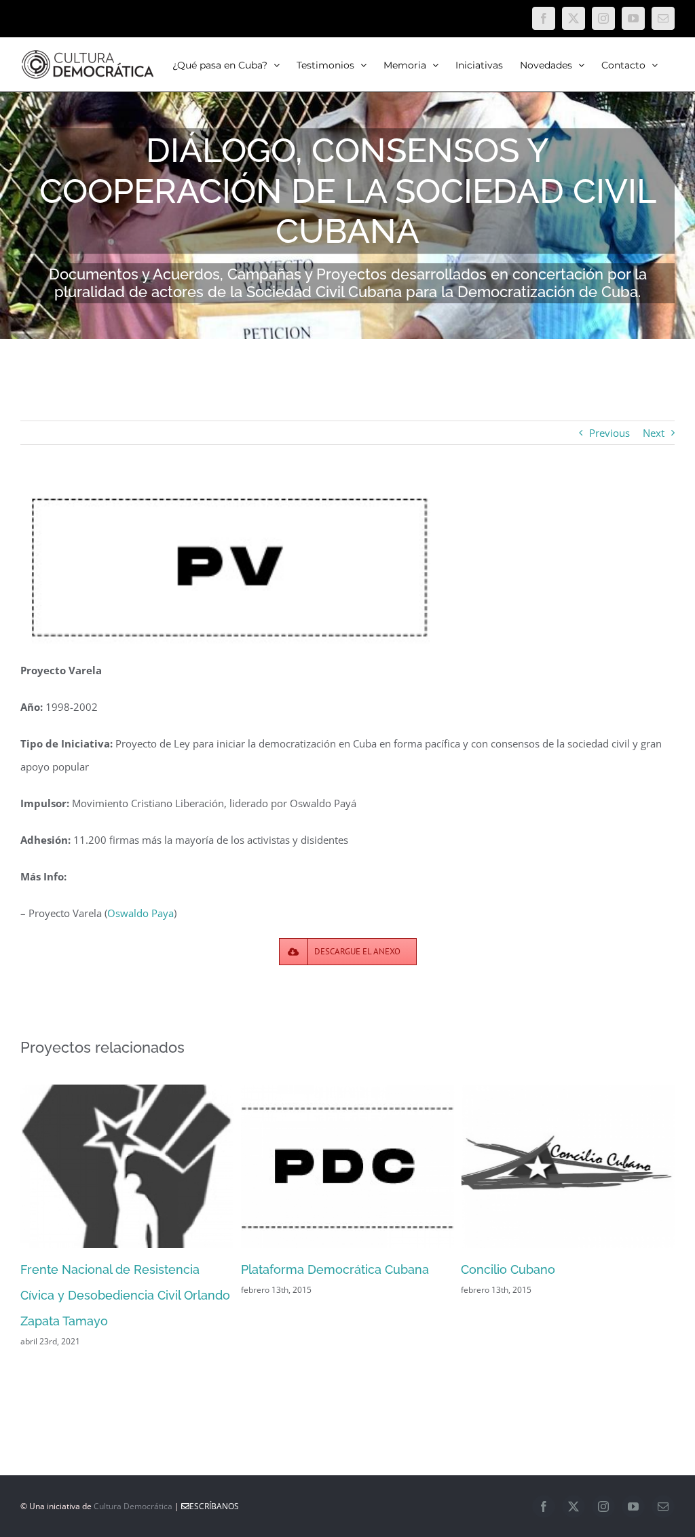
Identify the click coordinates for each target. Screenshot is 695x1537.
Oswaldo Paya (140, 913)
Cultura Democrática (133, 1506)
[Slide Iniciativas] (347, 169)
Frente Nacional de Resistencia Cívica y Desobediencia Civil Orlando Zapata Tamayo (125, 1295)
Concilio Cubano (508, 1269)
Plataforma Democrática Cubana (335, 1269)
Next (653, 433)
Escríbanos (214, 1506)
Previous (609, 433)
